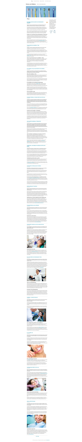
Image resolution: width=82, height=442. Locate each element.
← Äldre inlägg (37, 436)
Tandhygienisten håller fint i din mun (33, 367)
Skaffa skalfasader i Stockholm (32, 186)
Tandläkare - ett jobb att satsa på (32, 297)
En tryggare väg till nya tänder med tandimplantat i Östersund (35, 22)
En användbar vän (30, 332)
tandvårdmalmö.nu (31, 434)
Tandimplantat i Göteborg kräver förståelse (34, 165)
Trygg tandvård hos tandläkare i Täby (33, 45)
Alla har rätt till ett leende (31, 401)
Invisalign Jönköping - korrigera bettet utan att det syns (36, 97)
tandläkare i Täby (29, 55)
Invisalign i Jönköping (33, 107)
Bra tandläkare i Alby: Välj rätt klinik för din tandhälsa (35, 68)
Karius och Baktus (31, 4)
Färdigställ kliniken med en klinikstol (33, 205)
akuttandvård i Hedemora (35, 251)
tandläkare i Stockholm (41, 327)
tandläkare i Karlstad (30, 359)
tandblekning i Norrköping (31, 162)
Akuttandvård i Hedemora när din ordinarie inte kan (35, 224)
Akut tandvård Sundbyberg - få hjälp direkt (34, 121)
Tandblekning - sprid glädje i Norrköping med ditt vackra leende (36, 146)
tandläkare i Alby (38, 83)
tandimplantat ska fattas (42, 40)
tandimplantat (41, 267)
